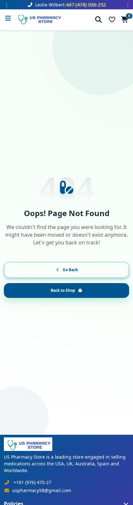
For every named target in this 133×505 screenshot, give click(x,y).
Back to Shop (63, 290)
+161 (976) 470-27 (32, 482)
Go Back (70, 269)
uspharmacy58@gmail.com (41, 490)
